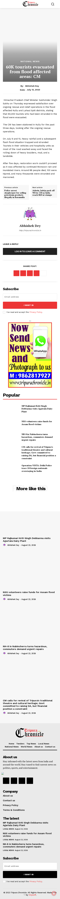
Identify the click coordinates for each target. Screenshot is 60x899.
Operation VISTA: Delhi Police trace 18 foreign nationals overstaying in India (37, 468)
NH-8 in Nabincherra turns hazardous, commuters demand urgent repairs (37, 437)
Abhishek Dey (32, 86)
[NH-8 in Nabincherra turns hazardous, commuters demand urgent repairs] (11, 437)
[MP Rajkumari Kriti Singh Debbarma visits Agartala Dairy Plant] (11, 408)
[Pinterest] (30, 273)
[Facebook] (16, 273)
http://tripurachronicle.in (30, 230)
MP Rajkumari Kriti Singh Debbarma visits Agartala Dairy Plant (37, 409)
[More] (43, 273)
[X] (23, 273)
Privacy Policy (35, 312)
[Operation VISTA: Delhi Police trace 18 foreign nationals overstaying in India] (11, 468)
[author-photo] (5, 545)
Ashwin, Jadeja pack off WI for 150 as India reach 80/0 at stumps (43, 192)
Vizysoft (32, 895)
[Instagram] (14, 781)
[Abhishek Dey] (30, 214)
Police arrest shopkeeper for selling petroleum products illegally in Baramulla (15, 193)
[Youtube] (30, 781)
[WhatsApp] (36, 273)
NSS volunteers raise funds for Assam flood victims (37, 423)
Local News (8, 829)
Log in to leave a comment (30, 251)
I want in (28, 305)
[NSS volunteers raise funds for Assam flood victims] (11, 422)
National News (30, 61)
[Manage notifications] (54, 893)
